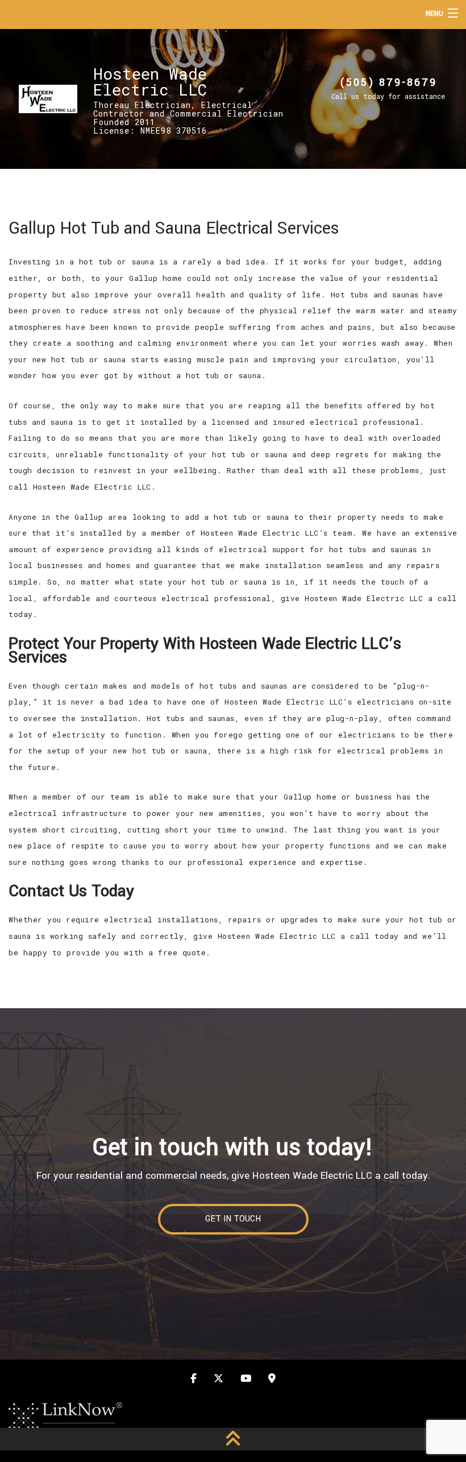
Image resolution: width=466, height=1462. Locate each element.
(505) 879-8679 (388, 82)
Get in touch (233, 1219)
